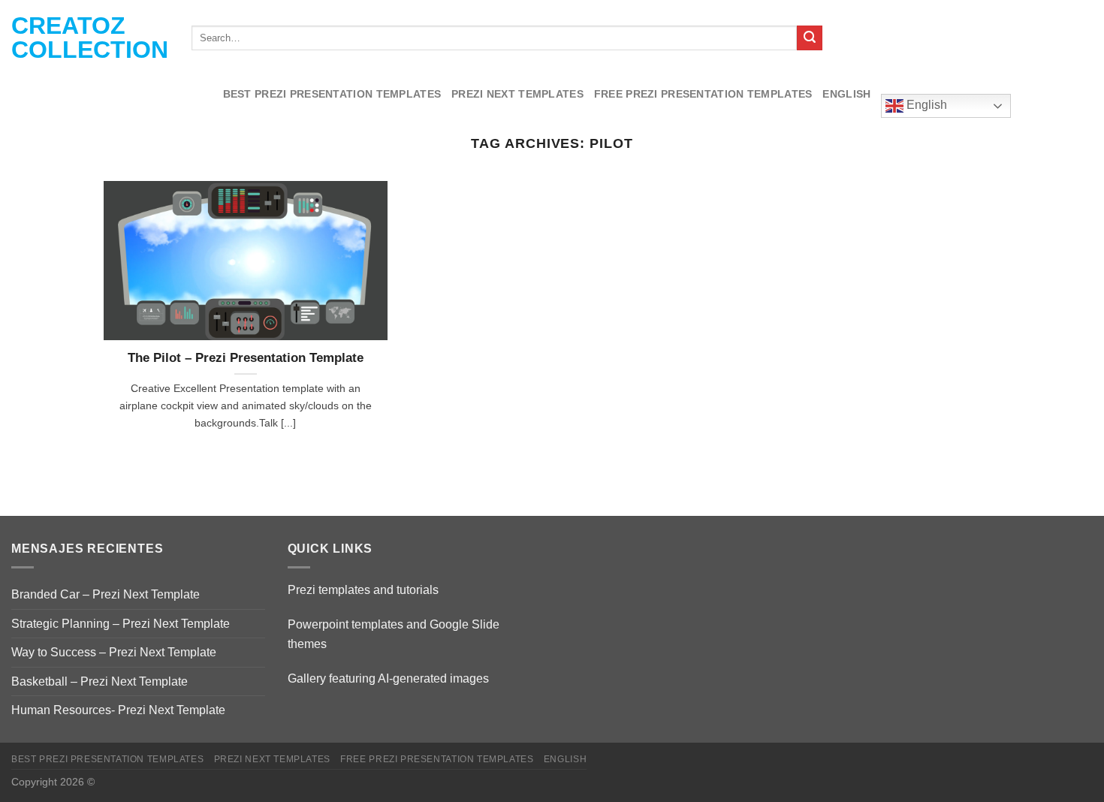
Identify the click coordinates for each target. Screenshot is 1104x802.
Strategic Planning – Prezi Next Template (120, 623)
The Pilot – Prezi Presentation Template (245, 358)
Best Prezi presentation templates (332, 94)
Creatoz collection (89, 38)
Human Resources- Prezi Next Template (118, 710)
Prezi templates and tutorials (363, 589)
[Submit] (809, 38)
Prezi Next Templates (517, 94)
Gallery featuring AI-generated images (388, 678)
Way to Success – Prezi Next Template (113, 652)
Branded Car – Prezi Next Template (105, 594)
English (846, 94)
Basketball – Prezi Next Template (99, 681)
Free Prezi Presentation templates (703, 94)
